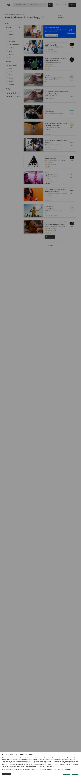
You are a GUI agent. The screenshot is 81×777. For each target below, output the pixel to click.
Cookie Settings (19, 774)
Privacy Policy (67, 769)
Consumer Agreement (46, 769)
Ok (6, 774)
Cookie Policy (75, 774)
